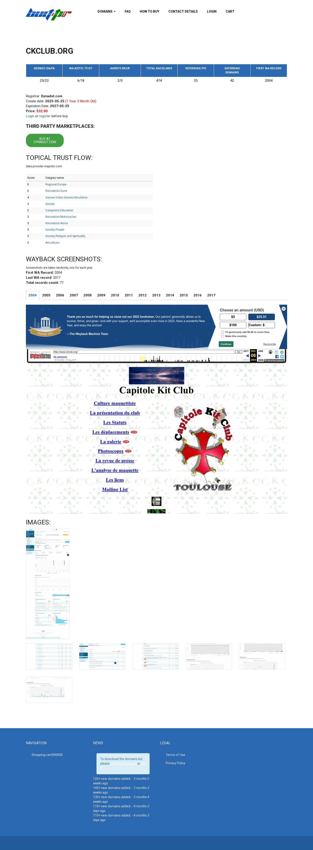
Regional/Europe (55, 184)
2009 (101, 295)
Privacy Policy (175, 763)
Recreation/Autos (56, 223)
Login (212, 11)
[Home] (49, 14)
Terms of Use (175, 755)
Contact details (183, 11)
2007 (74, 295)
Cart (230, 11)
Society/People (54, 229)
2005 (46, 295)
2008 (87, 295)
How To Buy (149, 11)
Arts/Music (52, 242)
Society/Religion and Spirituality (65, 236)
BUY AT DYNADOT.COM (45, 140)
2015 (184, 295)
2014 (170, 295)
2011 (129, 295)
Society (50, 204)
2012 (142, 295)
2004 (32, 295)
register (45, 116)
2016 (197, 295)
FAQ (128, 11)
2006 (60, 295)
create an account (123, 763)
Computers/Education (59, 210)
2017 (211, 295)
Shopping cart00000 (47, 755)
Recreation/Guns (56, 190)
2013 (156, 295)
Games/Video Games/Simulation (66, 197)
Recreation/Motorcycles (60, 216)
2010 (115, 295)
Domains (105, 11)
